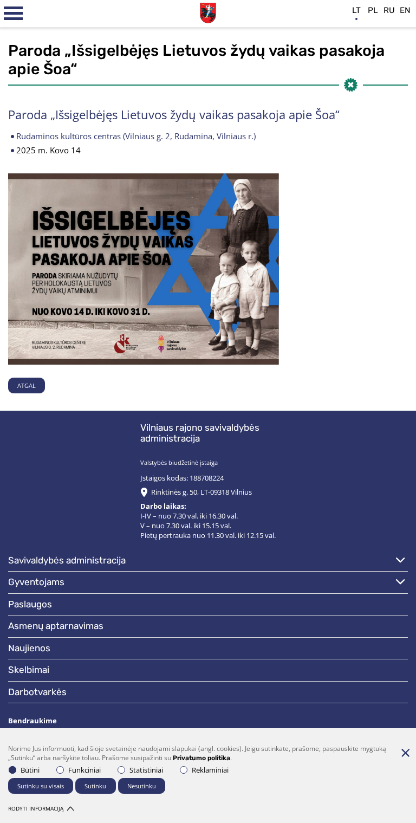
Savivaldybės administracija (67, 560)
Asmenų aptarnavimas (55, 625)
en (405, 10)
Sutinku (95, 786)
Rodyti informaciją (35, 808)
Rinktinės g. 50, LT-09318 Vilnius (201, 492)
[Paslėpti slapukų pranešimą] (405, 752)
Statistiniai (146, 770)
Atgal (26, 385)
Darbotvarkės (37, 691)
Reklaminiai (210, 770)
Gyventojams (36, 581)
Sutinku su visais (40, 786)
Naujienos (29, 648)
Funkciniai (84, 770)
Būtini (30, 770)
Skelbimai (28, 669)
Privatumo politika (201, 758)
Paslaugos (30, 604)
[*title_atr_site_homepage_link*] (208, 11)
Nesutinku (141, 786)
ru (389, 10)
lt (356, 10)
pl (373, 10)
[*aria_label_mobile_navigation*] (13, 13)
